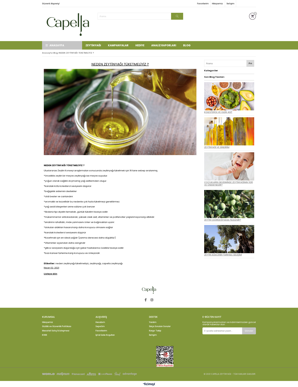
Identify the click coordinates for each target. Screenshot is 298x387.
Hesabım (100, 322)
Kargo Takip (155, 330)
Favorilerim (203, 3)
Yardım (152, 322)
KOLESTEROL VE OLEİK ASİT (218, 112)
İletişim (230, 3)
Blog (187, 45)
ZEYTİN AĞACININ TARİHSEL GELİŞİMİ (223, 254)
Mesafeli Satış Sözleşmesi (55, 330)
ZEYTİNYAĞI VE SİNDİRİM (216, 147)
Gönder (249, 330)
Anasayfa (56, 45)
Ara (250, 63)
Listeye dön (50, 274)
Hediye (139, 45)
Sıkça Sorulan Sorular (160, 326)
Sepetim (100, 326)
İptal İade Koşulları (105, 335)
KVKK (44, 335)
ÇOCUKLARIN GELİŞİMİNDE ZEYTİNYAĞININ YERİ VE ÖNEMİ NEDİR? (228, 184)
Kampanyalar (118, 45)
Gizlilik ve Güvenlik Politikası (56, 326)
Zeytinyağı (93, 45)
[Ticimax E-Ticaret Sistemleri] (149, 384)
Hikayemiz (217, 3)
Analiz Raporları (163, 45)
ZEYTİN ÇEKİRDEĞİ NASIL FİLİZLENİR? (222, 220)
